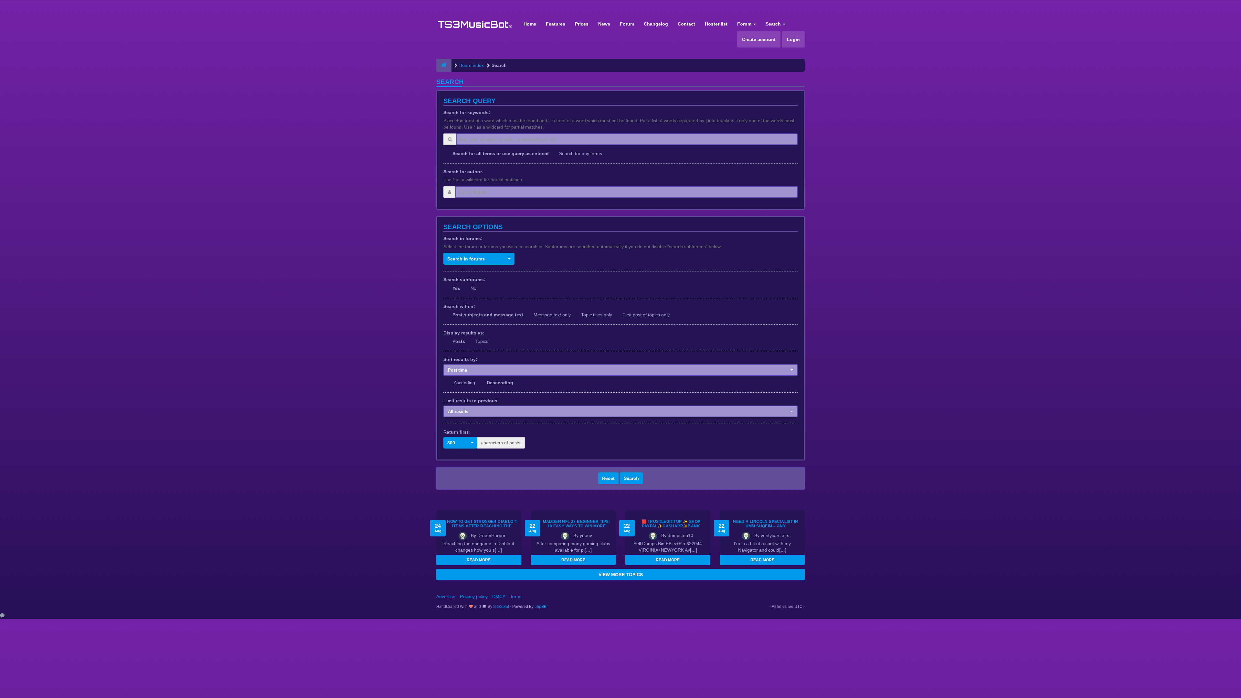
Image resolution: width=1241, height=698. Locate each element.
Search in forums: (463, 238)
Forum (627, 23)
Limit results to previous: (471, 400)
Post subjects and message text (487, 314)
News (604, 23)
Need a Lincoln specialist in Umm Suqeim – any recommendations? (765, 526)
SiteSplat (500, 606)
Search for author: (463, 171)
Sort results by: (460, 359)
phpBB (540, 606)
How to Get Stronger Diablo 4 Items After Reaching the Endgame (482, 526)
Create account (759, 39)
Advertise (445, 596)
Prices (582, 23)
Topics (481, 341)
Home (530, 23)
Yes (456, 288)
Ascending (464, 382)
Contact (686, 23)
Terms (516, 596)
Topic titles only (596, 314)
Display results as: (463, 332)
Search (774, 23)
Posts (458, 341)
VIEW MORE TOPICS (621, 574)
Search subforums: (464, 279)
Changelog (656, 23)
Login (793, 39)
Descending (500, 382)
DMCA (498, 596)
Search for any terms (580, 153)
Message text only (552, 314)
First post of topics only (646, 314)
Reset (608, 478)
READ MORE (479, 560)
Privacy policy (474, 596)
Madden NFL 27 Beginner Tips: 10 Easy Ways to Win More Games (576, 526)
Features (555, 23)
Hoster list (716, 23)
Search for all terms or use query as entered (500, 153)
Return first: (456, 432)
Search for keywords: (466, 112)
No (473, 288)
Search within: (459, 306)
